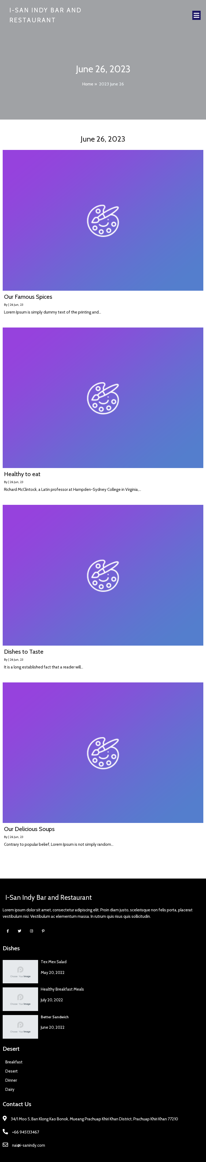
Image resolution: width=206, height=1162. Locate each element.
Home (87, 84)
